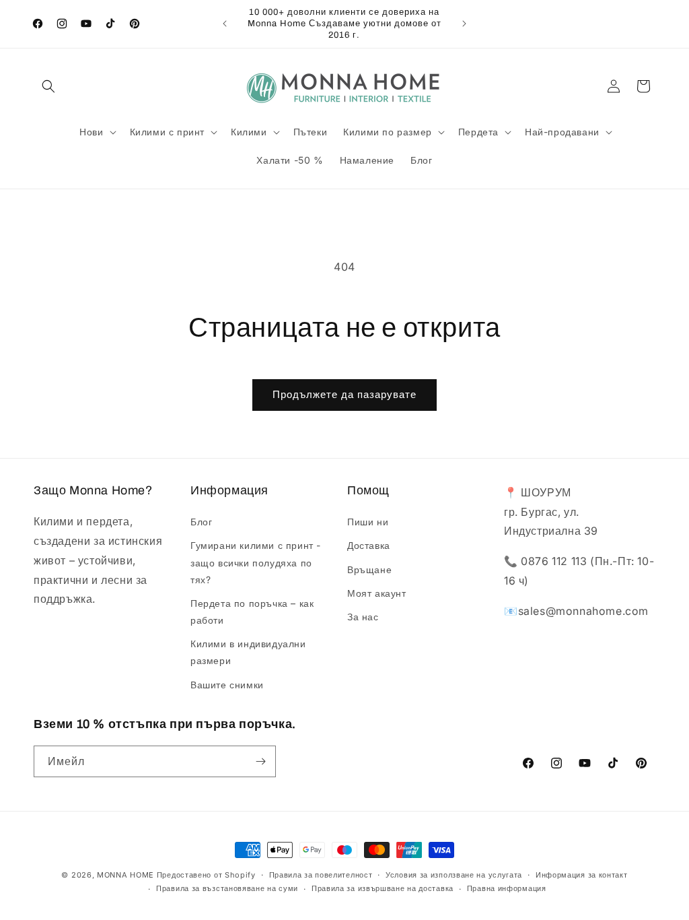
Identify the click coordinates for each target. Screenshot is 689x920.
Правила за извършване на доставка (383, 888)
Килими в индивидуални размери (248, 652)
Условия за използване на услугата (454, 875)
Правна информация (506, 888)
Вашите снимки (227, 684)
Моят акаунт (376, 593)
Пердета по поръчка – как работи (252, 611)
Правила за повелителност (321, 875)
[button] (48, 86)
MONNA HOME (125, 875)
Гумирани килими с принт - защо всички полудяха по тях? (255, 562)
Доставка (368, 545)
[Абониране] (260, 761)
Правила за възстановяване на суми (227, 888)
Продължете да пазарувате (344, 394)
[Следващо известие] (464, 23)
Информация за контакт (582, 875)
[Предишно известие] (225, 23)
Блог (201, 521)
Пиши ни (367, 521)
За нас (363, 616)
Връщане (369, 569)
